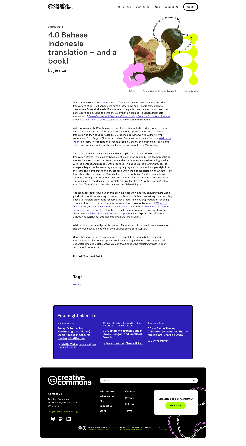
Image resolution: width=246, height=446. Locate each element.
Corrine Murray (159, 340)
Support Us (171, 7)
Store (103, 410)
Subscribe (176, 405)
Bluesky (53, 419)
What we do (107, 396)
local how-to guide (95, 119)
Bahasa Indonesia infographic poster (110, 213)
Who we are (107, 391)
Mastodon (61, 419)
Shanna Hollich (134, 343)
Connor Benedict (67, 347)
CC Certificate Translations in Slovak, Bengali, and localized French (122, 334)
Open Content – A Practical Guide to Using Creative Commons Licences (129, 116)
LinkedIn (68, 419)
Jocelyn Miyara (87, 344)
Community (129, 323)
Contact (130, 391)
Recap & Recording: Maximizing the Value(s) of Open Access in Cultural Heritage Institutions (75, 333)
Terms (128, 410)
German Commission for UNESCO (112, 206)
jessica (59, 70)
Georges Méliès (174, 91)
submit (194, 380)
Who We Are (124, 7)
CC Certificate (112, 323)
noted (114, 427)
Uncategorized (55, 26)
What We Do (142, 7)
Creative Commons (60, 6)
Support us (106, 406)
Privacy (129, 398)
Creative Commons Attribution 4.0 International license (115, 430)
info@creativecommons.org (63, 411)
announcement (107, 102)
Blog (157, 7)
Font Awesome (161, 430)
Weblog (77, 284)
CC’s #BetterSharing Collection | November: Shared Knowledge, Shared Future (167, 331)
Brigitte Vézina (69, 344)
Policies (129, 404)
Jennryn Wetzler (115, 343)
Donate (191, 6)
